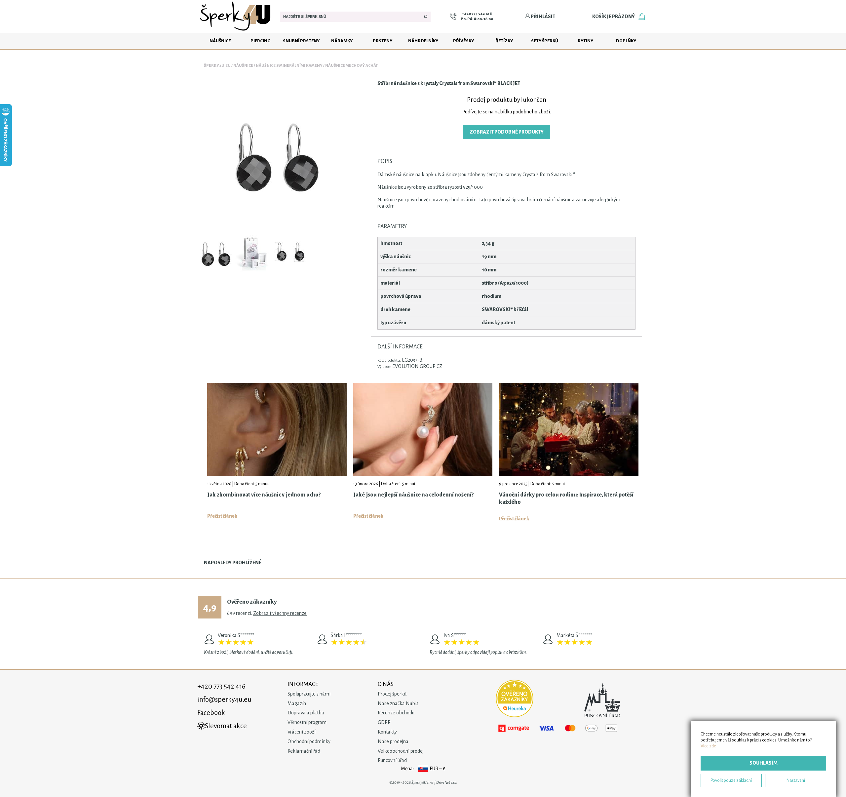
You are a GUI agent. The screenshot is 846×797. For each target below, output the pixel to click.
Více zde (708, 745)
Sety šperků (544, 40)
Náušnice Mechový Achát (351, 65)
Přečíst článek (222, 516)
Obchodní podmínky (309, 741)
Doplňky (626, 40)
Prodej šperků (392, 694)
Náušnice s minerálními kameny (289, 65)
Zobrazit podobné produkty (507, 132)
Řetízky (504, 40)
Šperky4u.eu (217, 65)
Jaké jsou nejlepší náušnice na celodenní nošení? (413, 495)
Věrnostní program (307, 722)
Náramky (342, 40)
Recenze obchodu (396, 712)
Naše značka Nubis (398, 703)
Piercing (260, 40)
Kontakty (387, 732)
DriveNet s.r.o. (446, 782)
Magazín (297, 703)
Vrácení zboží (302, 732)
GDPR (384, 722)
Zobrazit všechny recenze (280, 613)
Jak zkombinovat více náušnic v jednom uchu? (264, 495)
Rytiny (585, 40)
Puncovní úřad (392, 760)
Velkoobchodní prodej (401, 751)
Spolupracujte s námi (309, 694)
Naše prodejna (393, 741)
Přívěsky (463, 40)
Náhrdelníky (423, 40)
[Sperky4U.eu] (236, 31)
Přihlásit (542, 16)
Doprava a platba (306, 712)
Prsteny (382, 40)
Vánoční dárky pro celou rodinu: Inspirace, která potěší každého (566, 498)
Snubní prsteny (301, 40)
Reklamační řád (304, 751)
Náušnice (220, 40)
